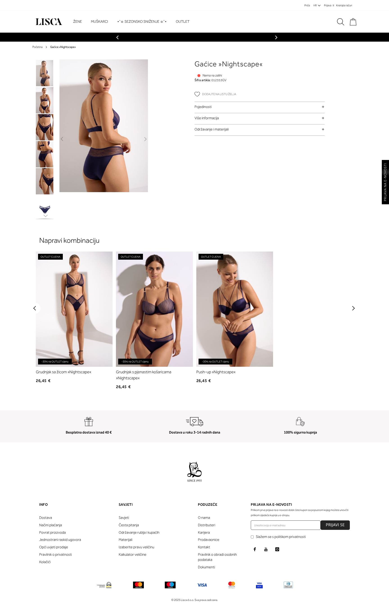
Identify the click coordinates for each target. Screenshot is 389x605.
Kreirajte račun (344, 5)
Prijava (327, 5)
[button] (62, 139)
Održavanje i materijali (211, 129)
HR (315, 5)
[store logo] (48, 21)
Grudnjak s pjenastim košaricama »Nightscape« (143, 374)
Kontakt (204, 547)
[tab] (259, 107)
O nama (204, 517)
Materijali (125, 540)
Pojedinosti (203, 107)
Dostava (45, 517)
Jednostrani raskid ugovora (60, 540)
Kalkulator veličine (132, 554)
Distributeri (206, 525)
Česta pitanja (129, 525)
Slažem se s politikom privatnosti (281, 537)
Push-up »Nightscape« (215, 371)
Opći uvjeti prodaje (53, 547)
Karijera (204, 532)
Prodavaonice (208, 540)
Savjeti (124, 517)
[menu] (133, 22)
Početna (37, 47)
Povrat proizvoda (52, 532)
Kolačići (45, 562)
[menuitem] (79, 22)
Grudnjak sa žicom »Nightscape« (63, 371)
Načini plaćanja (50, 525)
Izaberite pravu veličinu (136, 547)
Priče (307, 5)
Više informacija (206, 118)
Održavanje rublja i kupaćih (139, 532)
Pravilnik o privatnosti (55, 554)
